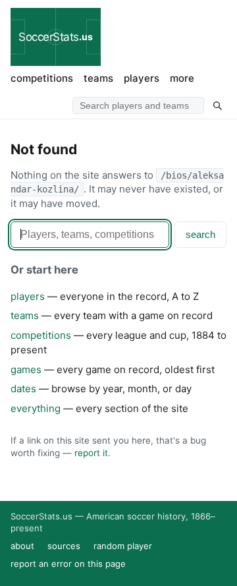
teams (98, 78)
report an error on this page (68, 563)
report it (91, 453)
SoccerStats (55, 37)
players (141, 78)
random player (122, 546)
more (182, 78)
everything (36, 408)
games (26, 369)
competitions (42, 78)
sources (63, 546)
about (22, 546)
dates (23, 388)
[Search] (217, 105)
